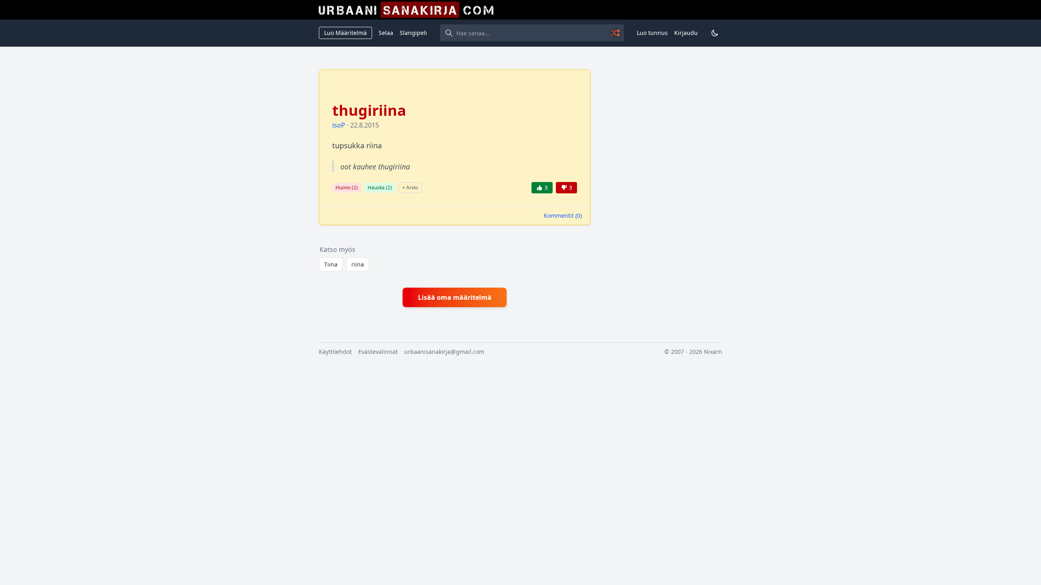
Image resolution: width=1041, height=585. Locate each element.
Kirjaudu (686, 33)
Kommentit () (563, 215)
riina (357, 264)
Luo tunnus (652, 33)
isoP (338, 125)
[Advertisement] (661, 191)
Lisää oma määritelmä (455, 297)
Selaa (386, 33)
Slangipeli (413, 33)
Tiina (331, 264)
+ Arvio (410, 187)
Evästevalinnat (378, 351)
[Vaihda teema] (715, 33)
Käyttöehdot (335, 351)
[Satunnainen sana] (615, 33)
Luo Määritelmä (345, 33)
